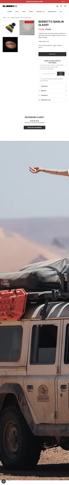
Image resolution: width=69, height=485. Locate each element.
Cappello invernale (15, 17)
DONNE (31, 11)
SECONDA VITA (40, 11)
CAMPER (9, 11)
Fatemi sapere (61, 74)
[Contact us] (3, 481)
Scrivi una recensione (35, 127)
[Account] (57, 6)
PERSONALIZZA (52, 11)
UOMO (24, 11)
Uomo (8, 17)
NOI (61, 11)
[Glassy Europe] (10, 6)
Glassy (4, 17)
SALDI (17, 11)
